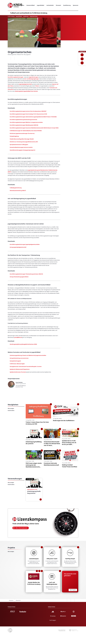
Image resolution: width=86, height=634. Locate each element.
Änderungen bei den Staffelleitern (63, 420)
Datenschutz (18, 600)
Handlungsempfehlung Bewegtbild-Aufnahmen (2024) (23, 344)
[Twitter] (12, 58)
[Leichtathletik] (82, 58)
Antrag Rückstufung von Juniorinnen (19, 358)
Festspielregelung (14, 136)
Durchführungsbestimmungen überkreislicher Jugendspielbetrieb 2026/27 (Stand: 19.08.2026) (33, 116)
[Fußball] (82, 54)
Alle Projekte (73, 590)
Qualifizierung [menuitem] (67, 5)
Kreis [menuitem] (23, 5)
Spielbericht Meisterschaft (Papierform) (19, 369)
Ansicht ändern (11, 410)
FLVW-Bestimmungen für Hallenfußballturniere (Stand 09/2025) (26, 130)
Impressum (11, 600)
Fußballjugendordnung (16, 187)
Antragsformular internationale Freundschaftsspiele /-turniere (25, 366)
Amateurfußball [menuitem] (31, 5)
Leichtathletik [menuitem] (50, 5)
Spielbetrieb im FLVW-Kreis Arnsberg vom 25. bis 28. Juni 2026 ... (69, 442)
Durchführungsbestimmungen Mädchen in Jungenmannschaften (26, 122)
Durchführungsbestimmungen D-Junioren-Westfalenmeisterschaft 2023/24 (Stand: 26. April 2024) (34, 128)
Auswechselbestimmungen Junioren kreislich (21, 147)
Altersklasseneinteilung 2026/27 (18, 190)
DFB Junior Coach (52, 558)
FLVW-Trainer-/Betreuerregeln (17, 363)
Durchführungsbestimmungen (16, 77)
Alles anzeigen (11, 408)
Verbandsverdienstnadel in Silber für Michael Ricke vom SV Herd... (52, 443)
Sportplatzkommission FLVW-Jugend (19, 144)
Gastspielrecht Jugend (15, 361)
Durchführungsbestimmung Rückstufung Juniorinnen (23, 119)
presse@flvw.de (18, 337)
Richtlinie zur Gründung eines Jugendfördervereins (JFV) (24, 141)
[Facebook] (9, 58)
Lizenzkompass (34, 558)
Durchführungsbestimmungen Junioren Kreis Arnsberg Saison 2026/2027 (28, 111)
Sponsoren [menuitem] (75, 5)
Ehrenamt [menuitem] (58, 5)
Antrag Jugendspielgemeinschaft (18, 247)
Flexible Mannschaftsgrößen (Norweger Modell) (22, 139)
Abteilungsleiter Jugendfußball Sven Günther (26, 91)
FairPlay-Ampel (70, 558)
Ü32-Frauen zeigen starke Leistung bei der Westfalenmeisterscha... (34, 465)
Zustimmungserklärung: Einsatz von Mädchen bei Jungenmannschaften (28, 355)
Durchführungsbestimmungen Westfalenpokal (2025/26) (24, 125)
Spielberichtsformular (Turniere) (18, 372)
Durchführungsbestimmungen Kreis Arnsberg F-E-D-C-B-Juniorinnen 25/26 (28, 114)
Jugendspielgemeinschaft (25, 84)
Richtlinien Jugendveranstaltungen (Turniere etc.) (22, 133)
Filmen (37, 86)
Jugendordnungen (33, 77)
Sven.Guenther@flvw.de (21, 385)
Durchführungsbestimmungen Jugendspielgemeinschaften (25, 244)
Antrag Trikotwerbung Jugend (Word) (19, 276)
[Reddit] (16, 58)
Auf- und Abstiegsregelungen (31, 79)
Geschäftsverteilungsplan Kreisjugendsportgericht (22, 150)
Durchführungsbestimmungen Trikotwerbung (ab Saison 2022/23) (26, 274)
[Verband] (82, 62)
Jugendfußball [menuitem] (40, 5)
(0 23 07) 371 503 (19, 387)
